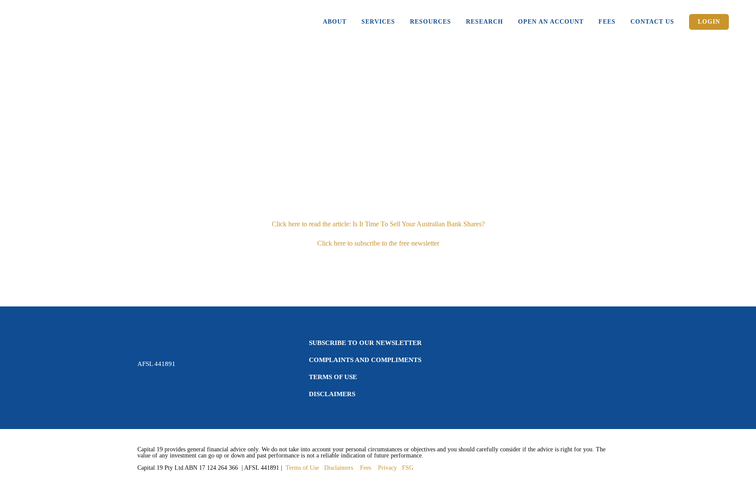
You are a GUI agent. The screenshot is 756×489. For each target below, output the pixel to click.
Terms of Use (333, 376)
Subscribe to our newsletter (365, 342)
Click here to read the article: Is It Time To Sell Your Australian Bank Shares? (378, 224)
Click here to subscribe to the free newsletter (378, 243)
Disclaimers (332, 394)
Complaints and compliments (365, 359)
